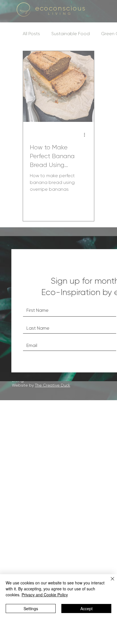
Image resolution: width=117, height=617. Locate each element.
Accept (86, 608)
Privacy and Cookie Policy (45, 594)
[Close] (109, 582)
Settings (31, 608)
